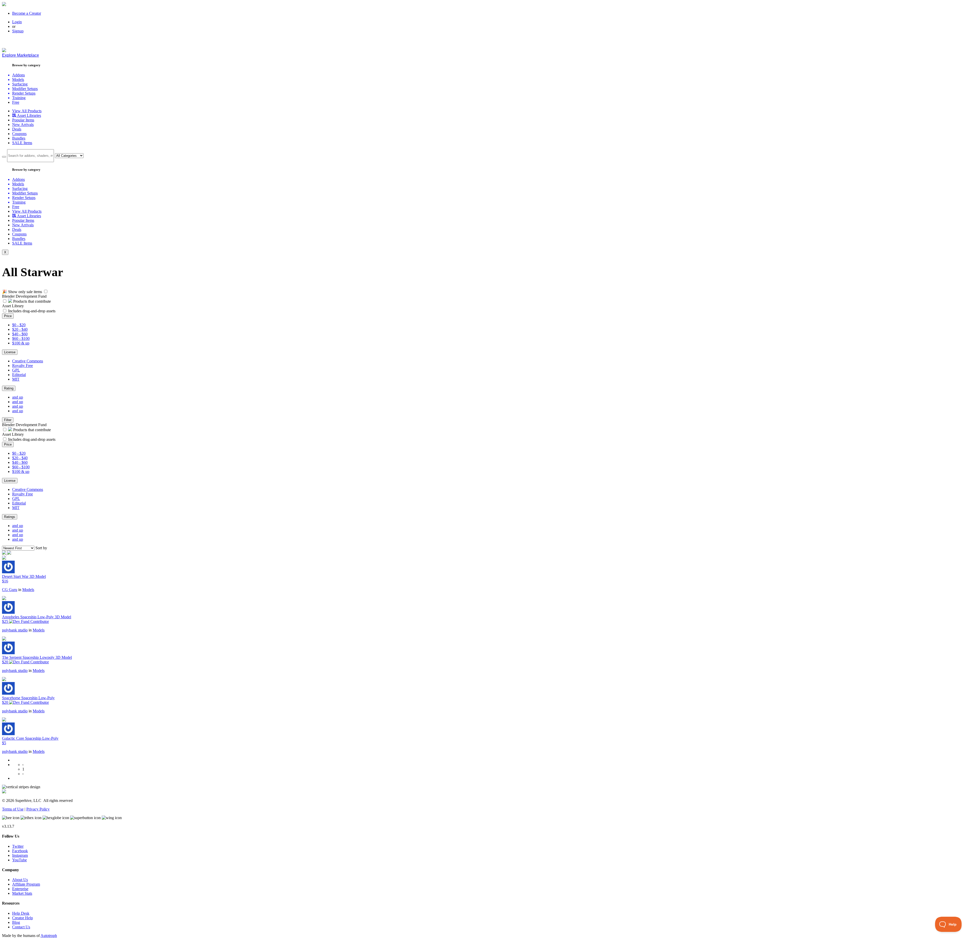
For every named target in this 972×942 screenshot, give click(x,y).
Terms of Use (13, 809)
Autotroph (48, 935)
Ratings (9, 517)
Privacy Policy (38, 809)
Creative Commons (27, 361)
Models (28, 589)
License (9, 352)
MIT (15, 379)
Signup (18, 31)
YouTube (19, 860)
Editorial (19, 375)
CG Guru (9, 589)
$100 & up (20, 343)
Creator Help (22, 918)
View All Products (27, 111)
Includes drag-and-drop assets (31, 311)
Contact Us (21, 927)
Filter (7, 420)
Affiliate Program (26, 884)
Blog (16, 922)
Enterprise (20, 889)
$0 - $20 (19, 325)
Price (8, 316)
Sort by (41, 548)
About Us (20, 880)
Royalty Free (22, 365)
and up (17, 397)
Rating (8, 388)
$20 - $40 (20, 329)
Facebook (20, 851)
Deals (16, 129)
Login (17, 22)
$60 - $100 (21, 338)
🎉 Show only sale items (22, 292)
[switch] (45, 291)
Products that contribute (31, 301)
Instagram (20, 855)
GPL (16, 370)
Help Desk (20, 913)
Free (15, 102)
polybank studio (15, 630)
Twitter (18, 846)
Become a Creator (26, 13)
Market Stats (22, 893)
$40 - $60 (20, 334)
